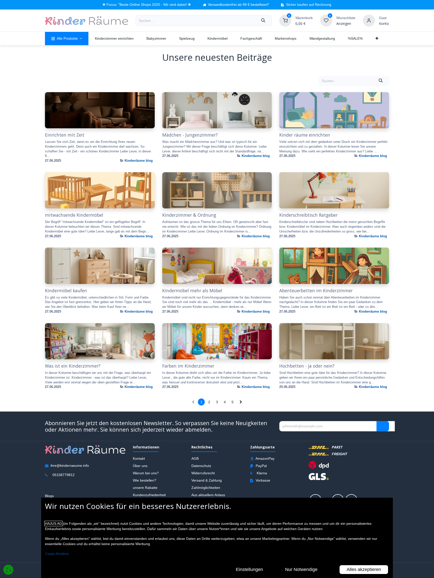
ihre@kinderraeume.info (69, 465)
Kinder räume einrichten (304, 135)
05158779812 (63, 475)
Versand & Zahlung (206, 480)
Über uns (140, 466)
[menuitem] (66, 38)
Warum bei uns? (146, 473)
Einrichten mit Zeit (64, 135)
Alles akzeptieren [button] (364, 569)
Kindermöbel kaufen (66, 290)
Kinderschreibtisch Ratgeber (308, 215)
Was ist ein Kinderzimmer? (72, 366)
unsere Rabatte (145, 487)
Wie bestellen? (144, 480)
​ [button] (382, 426)
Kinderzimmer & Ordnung (189, 215)
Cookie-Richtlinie (57, 554)
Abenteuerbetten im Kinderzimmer (316, 290)
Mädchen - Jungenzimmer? (190, 135)
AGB (195, 458)
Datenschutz (201, 466)
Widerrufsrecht (203, 473)
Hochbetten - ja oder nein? (307, 366)
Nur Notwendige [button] (301, 569)
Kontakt (139, 458)
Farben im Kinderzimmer (188, 366)
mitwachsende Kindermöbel (74, 215)
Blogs (49, 496)
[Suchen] (263, 21)
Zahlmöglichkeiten (205, 487)
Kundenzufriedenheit (149, 495)
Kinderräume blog (139, 160)
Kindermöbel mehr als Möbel (192, 290)
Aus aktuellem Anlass (208, 495)
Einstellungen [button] (249, 569)
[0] (285, 20)
